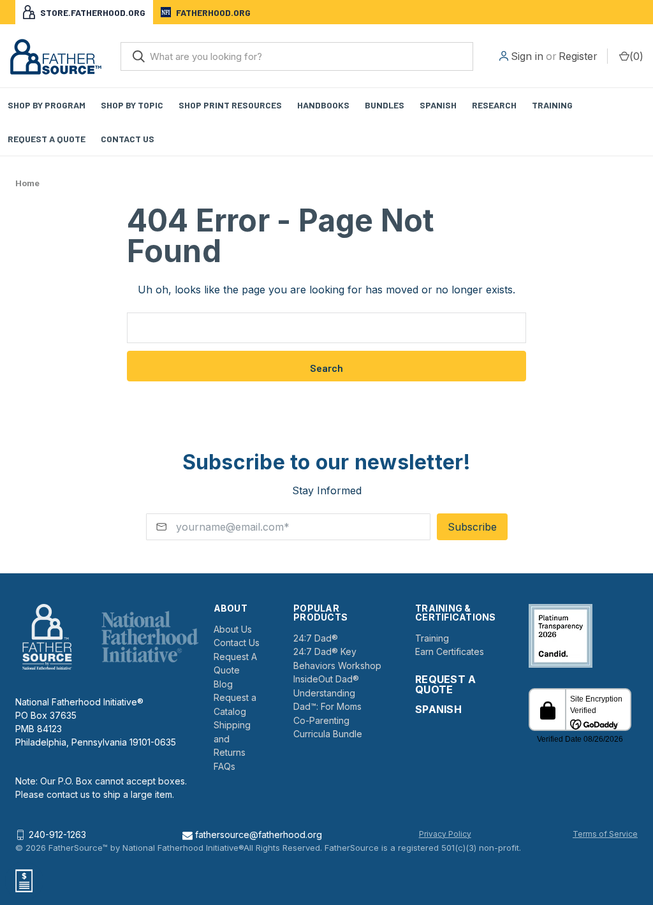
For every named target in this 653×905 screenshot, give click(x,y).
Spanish (438, 104)
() (636, 56)
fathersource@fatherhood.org (257, 834)
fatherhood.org (213, 12)
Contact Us (127, 138)
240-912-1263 (57, 834)
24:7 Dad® (315, 638)
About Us (233, 629)
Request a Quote (46, 138)
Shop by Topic (132, 104)
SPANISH (438, 709)
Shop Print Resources (230, 104)
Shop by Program (46, 104)
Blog (223, 684)
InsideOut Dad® (326, 678)
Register (578, 56)
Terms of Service (605, 834)
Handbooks (323, 104)
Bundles (384, 104)
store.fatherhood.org (92, 12)
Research (494, 104)
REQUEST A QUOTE (445, 684)
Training (552, 104)
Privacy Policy (445, 834)
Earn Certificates (449, 651)
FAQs (224, 766)
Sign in (527, 56)
